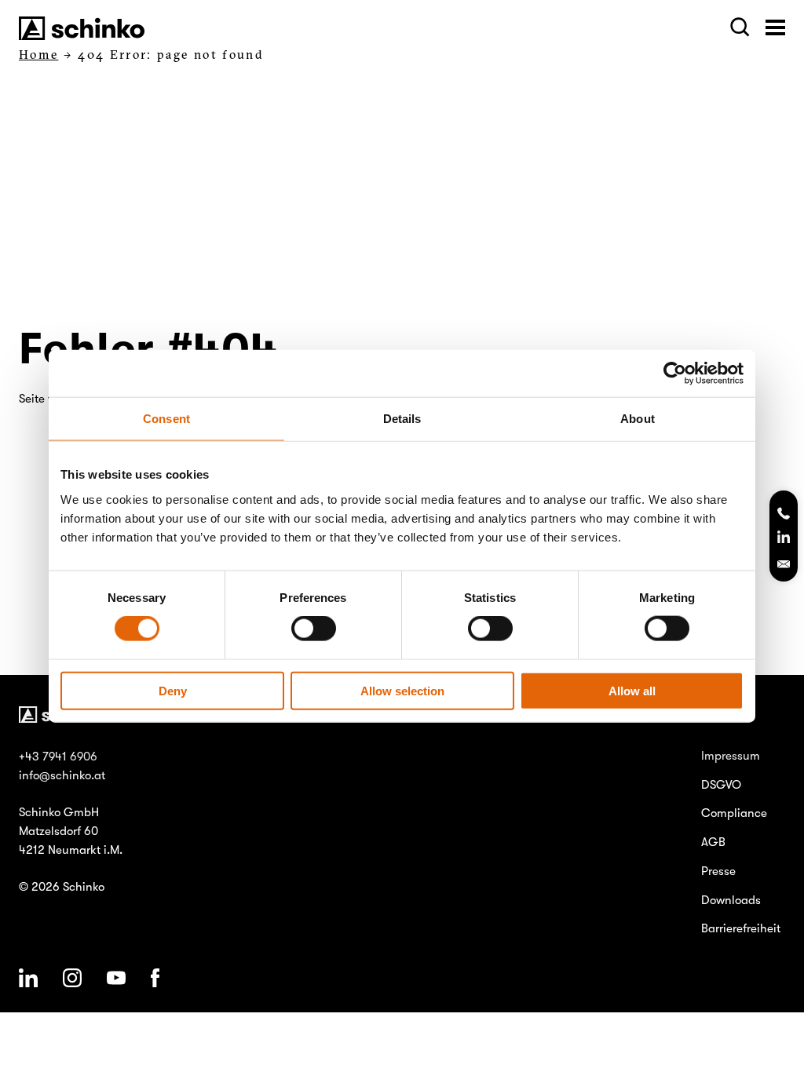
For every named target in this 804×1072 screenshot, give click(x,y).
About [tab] (637, 418)
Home (38, 54)
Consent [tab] (166, 418)
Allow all (632, 690)
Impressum (730, 756)
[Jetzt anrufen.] (783, 515)
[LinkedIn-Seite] (783, 539)
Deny (173, 690)
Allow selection (402, 690)
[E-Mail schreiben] (783, 564)
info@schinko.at (62, 775)
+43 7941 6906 (58, 756)
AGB (713, 842)
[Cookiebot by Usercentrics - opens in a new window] (675, 373)
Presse (718, 871)
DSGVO (721, 785)
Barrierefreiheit (740, 928)
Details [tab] (402, 418)
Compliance (734, 813)
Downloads (731, 900)
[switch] (313, 628)
